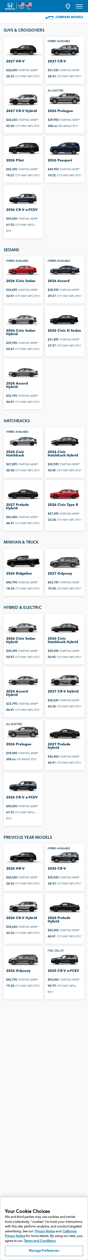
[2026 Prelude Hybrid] (65, 905)
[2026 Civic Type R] (65, 492)
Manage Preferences (44, 1250)
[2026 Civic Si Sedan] (65, 318)
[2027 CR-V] (65, 49)
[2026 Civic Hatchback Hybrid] (65, 439)
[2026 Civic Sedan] (23, 269)
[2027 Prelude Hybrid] (23, 492)
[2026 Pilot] (23, 148)
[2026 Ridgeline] (23, 561)
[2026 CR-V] (65, 856)
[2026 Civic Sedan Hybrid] (23, 318)
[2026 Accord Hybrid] (23, 371)
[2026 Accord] (65, 269)
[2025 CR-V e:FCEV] (65, 958)
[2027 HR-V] (23, 49)
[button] (67, 6)
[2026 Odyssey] (23, 958)
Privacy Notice (45, 1231)
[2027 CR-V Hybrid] (23, 98)
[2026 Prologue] (65, 98)
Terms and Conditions (40, 1241)
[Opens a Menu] (79, 6)
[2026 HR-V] (23, 856)
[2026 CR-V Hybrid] (23, 905)
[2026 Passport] (65, 148)
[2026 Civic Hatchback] (23, 439)
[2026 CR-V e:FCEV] (23, 197)
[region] (44, 1228)
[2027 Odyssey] (65, 561)
